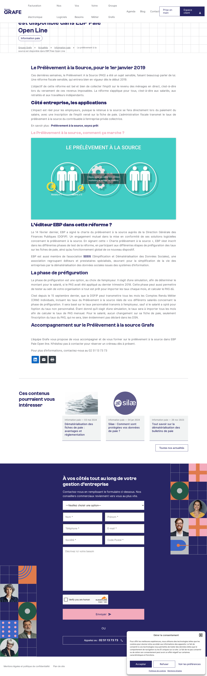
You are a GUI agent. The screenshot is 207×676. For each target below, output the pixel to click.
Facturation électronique (35, 11)
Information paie (62, 47)
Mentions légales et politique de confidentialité (27, 666)
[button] (200, 635)
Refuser (164, 664)
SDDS (87, 256)
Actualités (43, 47)
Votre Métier (95, 11)
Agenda (131, 11)
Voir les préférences (189, 664)
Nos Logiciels (62, 11)
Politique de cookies (157, 671)
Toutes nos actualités (171, 447)
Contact (154, 11)
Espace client (188, 11)
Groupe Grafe (12, 11)
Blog (142, 11)
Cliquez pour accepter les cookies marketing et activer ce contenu (103, 179)
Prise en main (167, 11)
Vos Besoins (79, 11)
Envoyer (101, 614)
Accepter (141, 664)
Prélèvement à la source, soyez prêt (74, 125)
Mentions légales (174, 671)
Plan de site (59, 666)
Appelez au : (101, 640)
